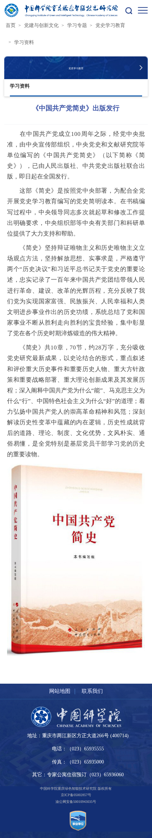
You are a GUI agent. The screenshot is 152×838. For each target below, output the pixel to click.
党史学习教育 (110, 25)
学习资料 (24, 42)
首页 (11, 25)
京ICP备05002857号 (76, 795)
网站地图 (59, 691)
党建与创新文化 (41, 25)
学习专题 (77, 25)
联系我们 (92, 691)
